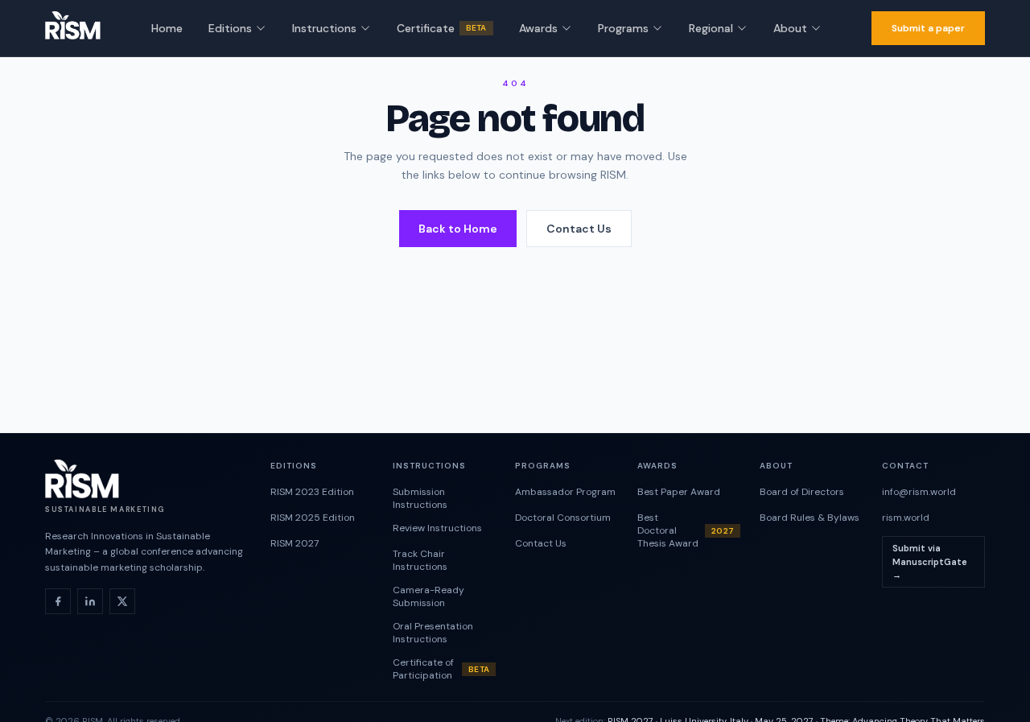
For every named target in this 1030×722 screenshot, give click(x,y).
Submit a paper (928, 28)
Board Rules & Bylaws (809, 517)
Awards (538, 28)
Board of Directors (802, 491)
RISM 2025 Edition (312, 517)
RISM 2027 (294, 543)
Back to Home (457, 228)
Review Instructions (437, 528)
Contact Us (579, 228)
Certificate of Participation (441, 669)
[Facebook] (58, 601)
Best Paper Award (678, 491)
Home (167, 28)
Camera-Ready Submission (428, 596)
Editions (230, 28)
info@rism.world (919, 491)
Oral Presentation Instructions (433, 633)
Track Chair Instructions (420, 560)
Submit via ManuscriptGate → (929, 561)
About (790, 28)
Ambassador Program (565, 491)
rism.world (905, 517)
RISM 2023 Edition (312, 491)
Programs (623, 28)
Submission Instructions (420, 498)
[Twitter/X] (122, 601)
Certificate (442, 28)
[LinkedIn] (90, 601)
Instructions (324, 28)
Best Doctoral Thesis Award (685, 530)
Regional (711, 28)
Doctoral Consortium (563, 517)
